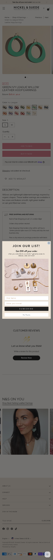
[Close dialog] (49, 243)
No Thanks (26, 315)
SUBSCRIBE (26, 309)
